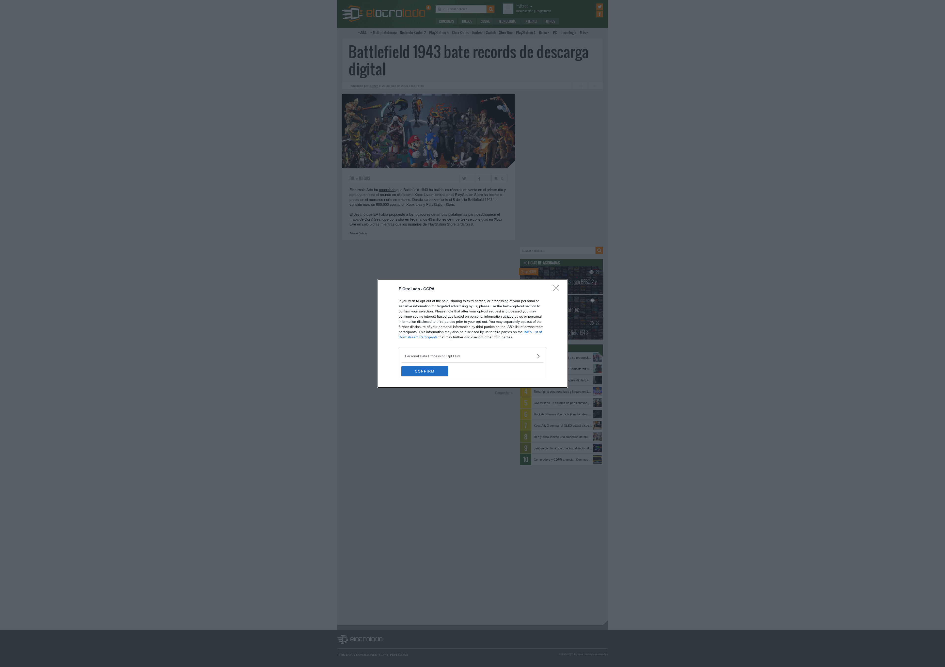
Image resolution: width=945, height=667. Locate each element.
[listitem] (472, 356)
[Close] (557, 289)
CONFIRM (425, 371)
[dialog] (472, 334)
